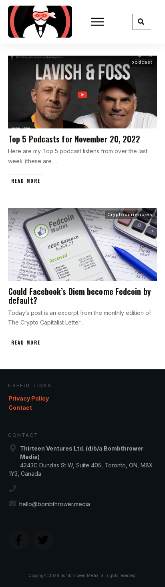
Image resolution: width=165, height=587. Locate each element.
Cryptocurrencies (130, 214)
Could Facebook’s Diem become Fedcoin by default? (79, 295)
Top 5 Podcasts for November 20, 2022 (74, 139)
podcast (142, 62)
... (55, 161)
